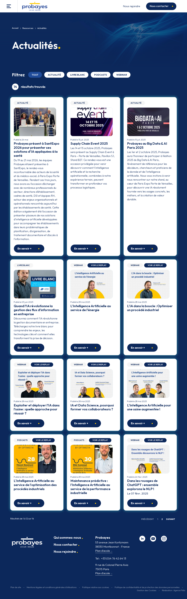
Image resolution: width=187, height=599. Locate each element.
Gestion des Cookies (146, 590)
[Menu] (9, 6)
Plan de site (16, 587)
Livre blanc (77, 74)
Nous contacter (159, 6)
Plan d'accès (102, 550)
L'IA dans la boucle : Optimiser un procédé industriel (150, 308)
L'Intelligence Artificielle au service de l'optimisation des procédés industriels (35, 485)
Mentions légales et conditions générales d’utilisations (52, 587)
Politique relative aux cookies (95, 587)
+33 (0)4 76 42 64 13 (110, 558)
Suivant (170, 519)
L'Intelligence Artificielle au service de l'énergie (90, 308)
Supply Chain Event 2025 (89, 143)
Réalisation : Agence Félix (173, 590)
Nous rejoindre (131, 6)
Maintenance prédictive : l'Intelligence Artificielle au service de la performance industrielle (90, 487)
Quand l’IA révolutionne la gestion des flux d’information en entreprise (36, 310)
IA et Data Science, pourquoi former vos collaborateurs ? (92, 407)
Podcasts (100, 74)
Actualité (54, 74)
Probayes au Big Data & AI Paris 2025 (147, 145)
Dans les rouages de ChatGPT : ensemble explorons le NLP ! (142, 485)
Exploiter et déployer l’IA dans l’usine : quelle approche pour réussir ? (37, 409)
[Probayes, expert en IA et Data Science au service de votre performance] (34, 6)
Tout (35, 74)
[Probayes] (27, 543)
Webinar (121, 74)
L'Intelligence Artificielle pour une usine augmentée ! (149, 407)
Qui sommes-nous (67, 537)
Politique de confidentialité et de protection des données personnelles (147, 587)
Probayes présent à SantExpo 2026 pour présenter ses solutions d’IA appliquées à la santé (36, 149)
